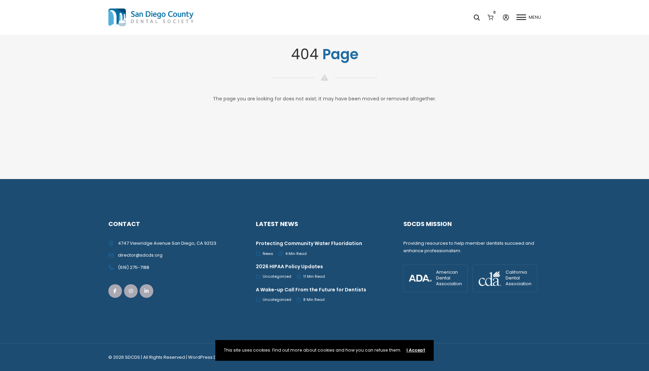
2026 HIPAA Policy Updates (289, 266)
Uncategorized (277, 276)
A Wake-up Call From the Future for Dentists (311, 289)
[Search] (476, 17)
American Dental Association (449, 278)
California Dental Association (518, 278)
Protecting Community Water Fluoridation (309, 243)
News (268, 253)
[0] (490, 17)
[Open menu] (521, 17)
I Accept (415, 350)
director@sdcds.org (140, 255)
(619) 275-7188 (133, 267)
